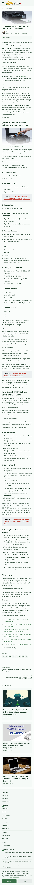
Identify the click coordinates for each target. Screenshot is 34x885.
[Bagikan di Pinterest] (13, 656)
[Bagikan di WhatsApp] (16, 656)
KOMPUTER (5, 825)
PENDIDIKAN (5, 829)
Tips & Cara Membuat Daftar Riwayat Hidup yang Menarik (18, 852)
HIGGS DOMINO (6, 815)
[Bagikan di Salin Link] (26, 656)
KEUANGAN (5, 822)
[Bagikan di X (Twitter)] (6, 656)
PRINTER (4, 832)
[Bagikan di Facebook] (3, 656)
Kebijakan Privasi (6, 801)
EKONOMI (5, 808)
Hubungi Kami (5, 798)
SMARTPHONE (6, 835)
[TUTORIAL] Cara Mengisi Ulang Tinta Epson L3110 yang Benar (18, 857)
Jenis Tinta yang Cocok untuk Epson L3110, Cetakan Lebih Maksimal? (18, 861)
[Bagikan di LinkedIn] (10, 656)
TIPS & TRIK (16, 33)
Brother (23, 76)
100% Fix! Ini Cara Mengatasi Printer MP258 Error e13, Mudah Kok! (17, 866)
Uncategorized (6, 845)
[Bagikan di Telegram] (19, 656)
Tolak (25, 881)
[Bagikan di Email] (23, 656)
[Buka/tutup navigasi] (3, 3)
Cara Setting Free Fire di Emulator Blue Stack (18, 644)
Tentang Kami (5, 795)
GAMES (4, 812)
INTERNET (5, 818)
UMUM (4, 842)
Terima (9, 881)
